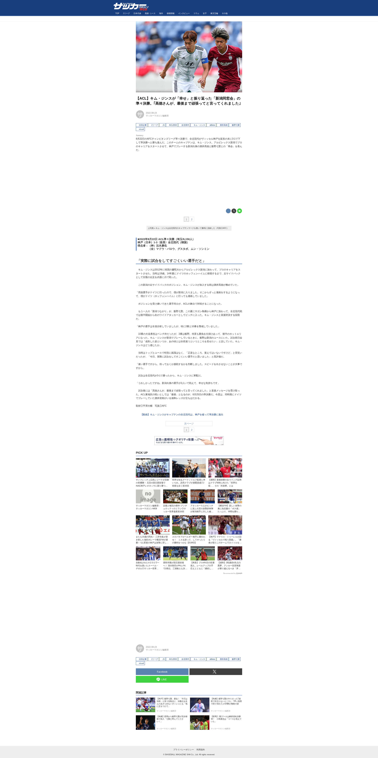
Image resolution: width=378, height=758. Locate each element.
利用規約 (201, 749)
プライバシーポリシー (183, 749)
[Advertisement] (189, 180)
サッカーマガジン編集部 (157, 115)
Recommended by (229, 573)
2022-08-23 (151, 113)
